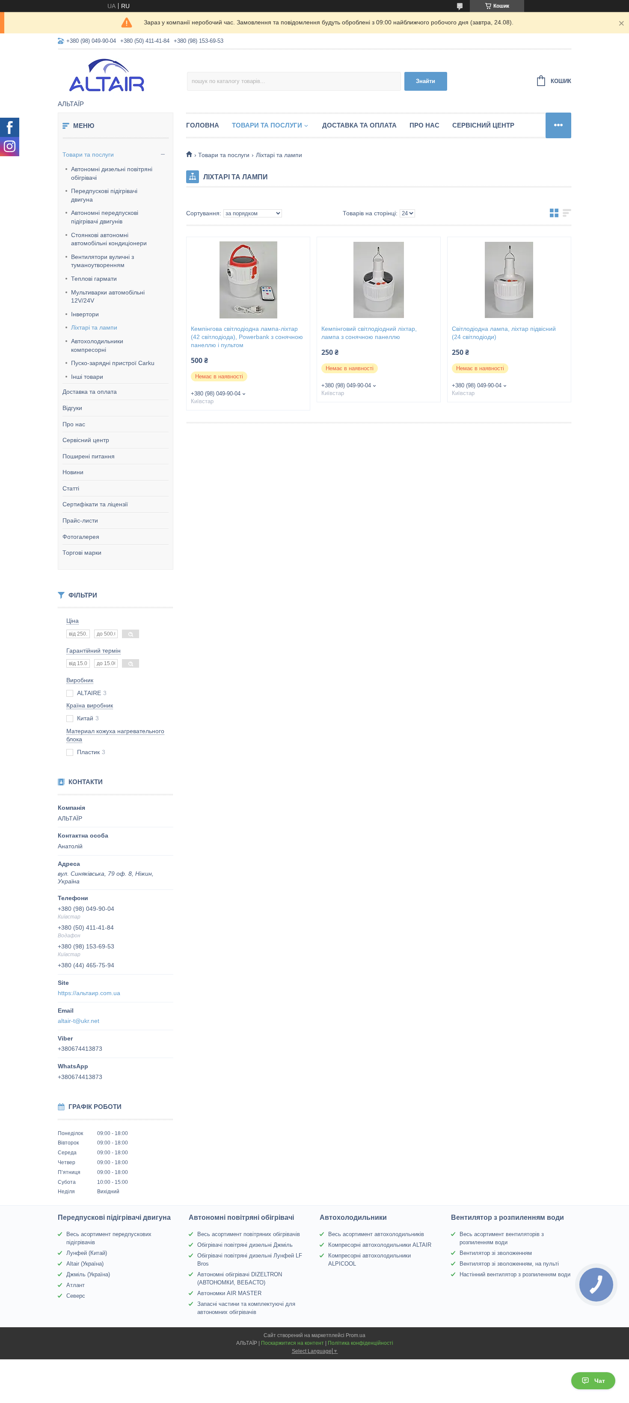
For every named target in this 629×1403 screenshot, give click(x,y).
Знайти (425, 81)
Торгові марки (81, 552)
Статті (70, 488)
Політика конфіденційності (360, 1343)
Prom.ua (355, 1335)
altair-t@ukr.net (78, 1020)
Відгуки (72, 407)
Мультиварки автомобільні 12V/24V (108, 296)
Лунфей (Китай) (86, 1253)
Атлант (75, 1285)
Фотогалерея (80, 536)
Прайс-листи (80, 520)
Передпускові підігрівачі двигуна (104, 195)
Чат (599, 1380)
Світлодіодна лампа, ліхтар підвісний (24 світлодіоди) (504, 332)
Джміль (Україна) (88, 1274)
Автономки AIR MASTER (229, 1293)
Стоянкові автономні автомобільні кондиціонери (109, 239)
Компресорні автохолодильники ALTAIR (379, 1245)
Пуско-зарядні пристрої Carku (112, 363)
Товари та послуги (88, 154)
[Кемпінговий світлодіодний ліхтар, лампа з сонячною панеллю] (378, 279)
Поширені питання (88, 456)
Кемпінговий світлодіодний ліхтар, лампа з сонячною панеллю (369, 332)
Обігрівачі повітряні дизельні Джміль (245, 1245)
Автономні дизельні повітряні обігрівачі (111, 173)
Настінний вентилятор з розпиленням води (515, 1274)
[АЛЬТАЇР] (122, 75)
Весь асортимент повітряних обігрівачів (248, 1234)
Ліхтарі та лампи (94, 327)
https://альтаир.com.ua (89, 993)
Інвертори (85, 314)
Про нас (73, 424)
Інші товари (87, 376)
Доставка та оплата (89, 391)
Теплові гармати (94, 278)
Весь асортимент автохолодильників (376, 1234)
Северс (75, 1296)
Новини (72, 472)
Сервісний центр (85, 440)
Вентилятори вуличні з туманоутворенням (102, 261)
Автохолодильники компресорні (97, 345)
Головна (202, 125)
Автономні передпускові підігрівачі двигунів (104, 217)
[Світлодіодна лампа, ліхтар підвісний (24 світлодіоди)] (509, 279)
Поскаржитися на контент (292, 1343)
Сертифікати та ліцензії (95, 504)
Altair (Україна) (85, 1263)
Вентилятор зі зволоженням (496, 1253)
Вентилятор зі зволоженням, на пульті (509, 1263)
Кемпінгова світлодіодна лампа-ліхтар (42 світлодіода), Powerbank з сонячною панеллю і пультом (247, 336)
